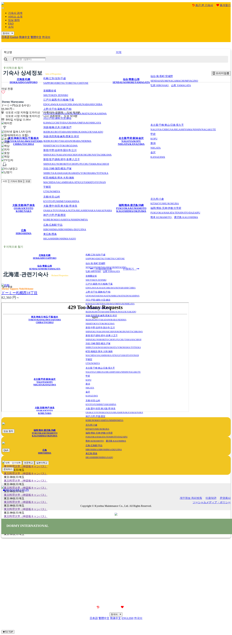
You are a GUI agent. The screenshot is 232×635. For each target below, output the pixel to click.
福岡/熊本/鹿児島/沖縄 (131, 208)
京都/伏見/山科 (61, 199)
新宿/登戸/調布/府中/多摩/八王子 (76, 161)
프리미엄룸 (222, 73)
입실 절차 (14, 20)
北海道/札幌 (24, 81)
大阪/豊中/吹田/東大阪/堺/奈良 (77, 208)
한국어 (7, 33)
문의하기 (8, 469)
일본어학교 (41, 463)
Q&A (6, 450)
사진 (5, 181)
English (14, 37)
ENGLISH (127, 618)
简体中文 (24, 37)
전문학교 (28, 463)
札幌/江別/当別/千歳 (65, 80)
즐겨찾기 (225, 5)
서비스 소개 (15, 16)
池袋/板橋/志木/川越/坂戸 (73, 129)
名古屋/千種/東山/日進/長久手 (183, 127)
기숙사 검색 (15, 13)
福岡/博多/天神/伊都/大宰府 (175, 210)
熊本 (161, 217)
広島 (23, 232)
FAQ (11, 23)
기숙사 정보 (16, 181)
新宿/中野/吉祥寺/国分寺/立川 (77, 152)
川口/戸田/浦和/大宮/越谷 (72, 120)
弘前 (159, 85)
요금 (28, 181)
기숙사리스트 (102, 268)
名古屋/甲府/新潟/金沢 (131, 141)
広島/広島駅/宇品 (64, 227)
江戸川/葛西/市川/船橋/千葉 (72, 102)
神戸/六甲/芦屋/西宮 (65, 217)
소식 (11, 26)
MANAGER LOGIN (17, 490)
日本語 (5, 37)
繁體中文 (36, 37)
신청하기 (130, 268)
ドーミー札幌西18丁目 (19, 293)
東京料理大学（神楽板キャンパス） (25, 466)
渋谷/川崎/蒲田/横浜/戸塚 (75, 170)
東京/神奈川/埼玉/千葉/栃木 (23, 141)
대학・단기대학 (13, 463)
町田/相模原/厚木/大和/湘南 (74, 180)
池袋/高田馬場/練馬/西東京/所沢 (67, 141)
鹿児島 (186, 217)
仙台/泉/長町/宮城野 (174, 78)
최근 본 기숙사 (204, 5)
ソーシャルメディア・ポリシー (212, 502)
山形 (181, 85)
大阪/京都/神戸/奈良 (23, 208)
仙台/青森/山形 (131, 81)
